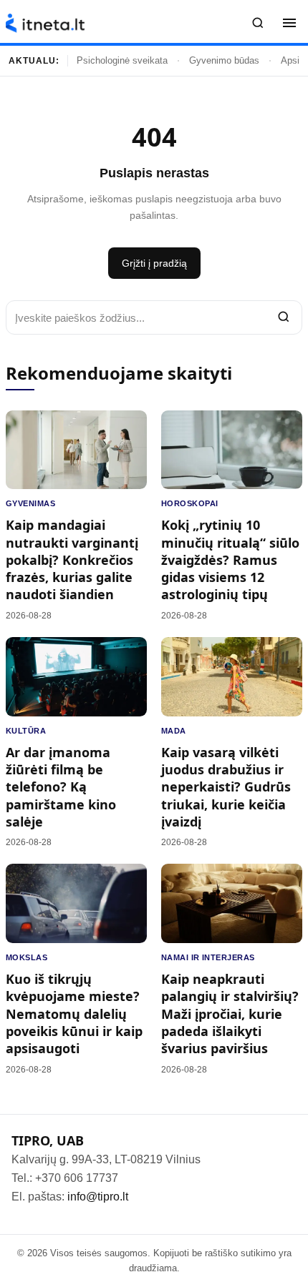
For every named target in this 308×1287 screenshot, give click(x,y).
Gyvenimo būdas (224, 60)
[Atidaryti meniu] (289, 23)
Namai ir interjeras (208, 957)
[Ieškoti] (258, 23)
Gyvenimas (30, 503)
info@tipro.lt (97, 1196)
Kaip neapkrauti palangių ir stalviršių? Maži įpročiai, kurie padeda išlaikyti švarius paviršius (230, 1013)
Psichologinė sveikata (122, 60)
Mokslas (26, 957)
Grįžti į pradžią (154, 263)
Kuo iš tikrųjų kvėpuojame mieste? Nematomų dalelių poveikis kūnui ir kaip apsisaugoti (74, 1013)
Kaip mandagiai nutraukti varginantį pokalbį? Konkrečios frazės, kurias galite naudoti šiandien (72, 559)
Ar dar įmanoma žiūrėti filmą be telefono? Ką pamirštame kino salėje (61, 787)
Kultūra (26, 730)
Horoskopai (189, 503)
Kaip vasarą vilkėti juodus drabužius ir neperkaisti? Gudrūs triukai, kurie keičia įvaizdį (226, 787)
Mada (173, 730)
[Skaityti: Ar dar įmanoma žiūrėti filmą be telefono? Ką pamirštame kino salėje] (76, 676)
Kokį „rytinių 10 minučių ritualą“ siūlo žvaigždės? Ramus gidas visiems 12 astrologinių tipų (230, 559)
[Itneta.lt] (45, 23)
